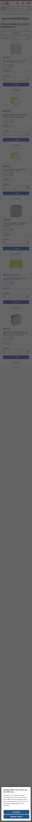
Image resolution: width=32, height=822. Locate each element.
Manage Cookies (16, 817)
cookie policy (14, 803)
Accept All (16, 812)
